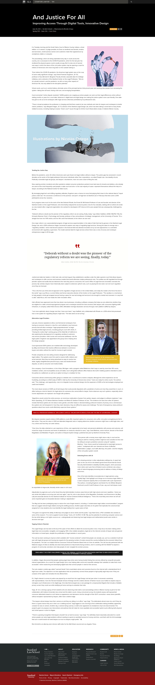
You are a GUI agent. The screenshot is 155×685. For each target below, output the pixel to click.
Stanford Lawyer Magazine (118, 658)
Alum (45, 661)
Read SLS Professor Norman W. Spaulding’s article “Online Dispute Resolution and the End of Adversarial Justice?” (75, 413)
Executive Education (75, 661)
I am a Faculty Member (48, 658)
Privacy (50, 678)
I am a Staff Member (50, 656)
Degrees (74, 652)
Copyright (56, 678)
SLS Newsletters (118, 665)
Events (102, 654)
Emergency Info (78, 675)
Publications (89, 657)
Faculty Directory (105, 656)
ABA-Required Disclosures (62, 654)
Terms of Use (42, 678)
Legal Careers (104, 663)
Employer (47, 663)
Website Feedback (63, 661)
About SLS (61, 652)
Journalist (47, 665)
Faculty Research (91, 652)
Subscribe (113, 29)
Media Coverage (118, 654)
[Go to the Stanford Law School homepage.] (29, 2)
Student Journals (91, 659)
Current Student (48, 654)
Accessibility (84, 678)
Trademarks (64, 678)
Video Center (118, 661)
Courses (74, 654)
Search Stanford (67, 675)
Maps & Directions (55, 675)
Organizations (104, 658)
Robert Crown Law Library (91, 654)
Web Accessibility (63, 659)
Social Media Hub (119, 663)
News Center (117, 652)
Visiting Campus (62, 657)
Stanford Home (43, 675)
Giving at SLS (62, 663)
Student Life (103, 652)
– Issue (40, 31)
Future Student (48, 652)
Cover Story (52, 31)
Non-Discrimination (74, 678)
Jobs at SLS (103, 665)
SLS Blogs (117, 656)
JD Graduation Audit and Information (76, 657)
